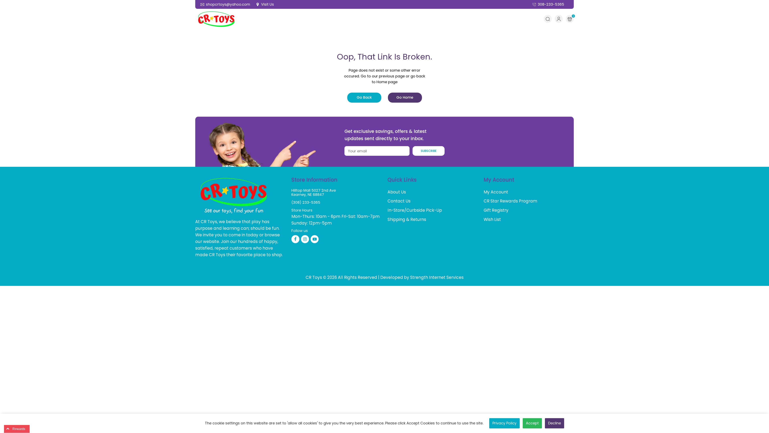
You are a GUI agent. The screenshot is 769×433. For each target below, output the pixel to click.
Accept (532, 423)
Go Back (364, 97)
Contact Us (399, 201)
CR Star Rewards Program (510, 201)
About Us (397, 192)
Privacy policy (504, 423)
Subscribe (429, 151)
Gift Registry (496, 210)
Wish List (492, 219)
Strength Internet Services (437, 277)
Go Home (404, 97)
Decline (554, 423)
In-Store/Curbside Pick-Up (415, 210)
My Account (496, 192)
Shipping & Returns (407, 219)
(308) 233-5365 (305, 202)
